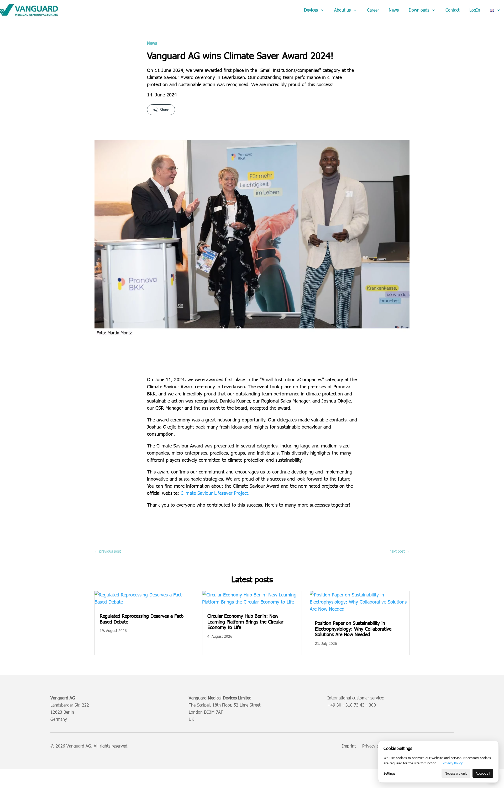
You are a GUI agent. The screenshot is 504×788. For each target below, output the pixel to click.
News (394, 10)
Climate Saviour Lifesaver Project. (215, 493)
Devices (311, 10)
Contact (452, 10)
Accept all (483, 773)
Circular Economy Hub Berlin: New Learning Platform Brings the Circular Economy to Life (245, 621)
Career (373, 10)
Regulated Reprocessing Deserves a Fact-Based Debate (142, 619)
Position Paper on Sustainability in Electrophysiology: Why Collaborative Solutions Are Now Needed (353, 628)
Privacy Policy (453, 763)
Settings (389, 773)
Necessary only (456, 773)
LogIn (474, 10)
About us (342, 10)
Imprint (349, 746)
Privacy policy (374, 746)
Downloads (419, 10)
